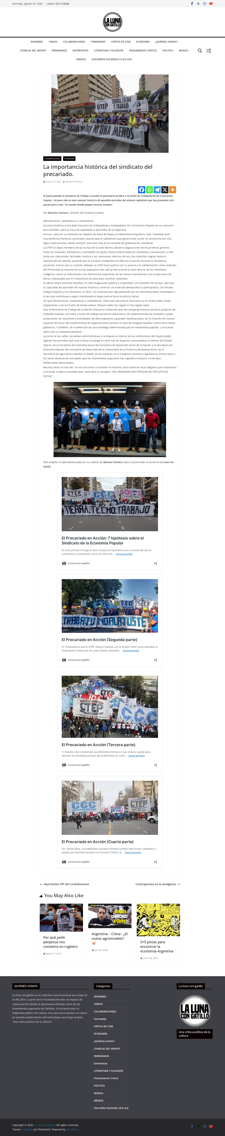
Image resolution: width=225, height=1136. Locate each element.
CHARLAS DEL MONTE (33, 50)
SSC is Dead (62, 3)
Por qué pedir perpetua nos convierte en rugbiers (60, 942)
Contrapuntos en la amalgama (156, 884)
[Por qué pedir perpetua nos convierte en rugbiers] (61, 906)
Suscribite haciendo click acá (112, 59)
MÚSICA (183, 50)
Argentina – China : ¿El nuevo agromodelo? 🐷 (110, 938)
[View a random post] (208, 50)
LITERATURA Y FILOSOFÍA (108, 50)
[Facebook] (141, 189)
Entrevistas (80, 50)
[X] (164, 189)
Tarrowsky (98, 41)
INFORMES (37, 41)
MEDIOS (81, 59)
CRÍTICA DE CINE (121, 41)
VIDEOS (53, 41)
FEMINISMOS (59, 50)
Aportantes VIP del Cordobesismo (66, 884)
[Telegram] (157, 189)
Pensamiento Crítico (143, 50)
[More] (172, 189)
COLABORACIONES (74, 41)
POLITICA (167, 50)
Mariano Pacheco (74, 181)
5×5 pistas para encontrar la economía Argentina (156, 946)
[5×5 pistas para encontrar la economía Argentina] (158, 906)
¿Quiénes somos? (166, 41)
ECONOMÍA (143, 41)
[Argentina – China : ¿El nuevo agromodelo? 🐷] (109, 906)
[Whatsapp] (149, 189)
